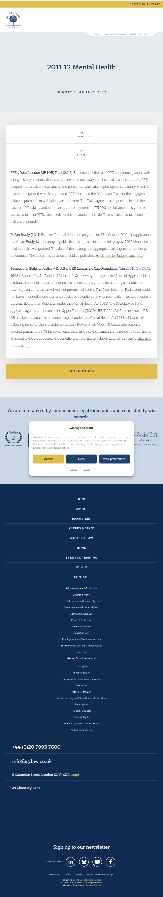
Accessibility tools (145, 4)
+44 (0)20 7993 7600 (144, 20)
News (81, 548)
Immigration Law (81, 672)
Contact (81, 577)
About (81, 509)
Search (135, 20)
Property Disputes (81, 710)
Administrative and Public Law (81, 588)
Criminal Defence (81, 626)
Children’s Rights (82, 594)
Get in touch (81, 371)
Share (81, 155)
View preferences (114, 459)
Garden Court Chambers (13, 20)
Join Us (81, 567)
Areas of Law (81, 538)
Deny (81, 459)
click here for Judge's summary (120, 255)
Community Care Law (81, 613)
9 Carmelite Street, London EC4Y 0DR (45, 774)
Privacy (87, 469)
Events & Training (81, 557)
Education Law (81, 632)
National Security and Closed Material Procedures (82, 698)
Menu (153, 20)
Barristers (81, 518)
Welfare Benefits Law (81, 729)
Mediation (81, 685)
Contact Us (81, 136)
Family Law (81, 651)
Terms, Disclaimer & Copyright (100, 874)
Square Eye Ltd (94, 885)
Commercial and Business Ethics (81, 607)
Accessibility (54, 874)
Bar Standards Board (90, 879)
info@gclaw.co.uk (32, 761)
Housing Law (81, 666)
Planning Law (81, 704)
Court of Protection (81, 620)
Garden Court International (81, 658)
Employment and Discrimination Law (81, 639)
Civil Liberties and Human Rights (82, 601)
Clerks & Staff (81, 528)
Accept (48, 459)
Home (81, 499)
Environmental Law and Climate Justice (81, 645)
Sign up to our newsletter (81, 847)
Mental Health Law (81, 691)
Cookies (74, 469)
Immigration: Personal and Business (81, 678)
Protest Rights (81, 717)
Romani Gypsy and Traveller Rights (81, 723)
